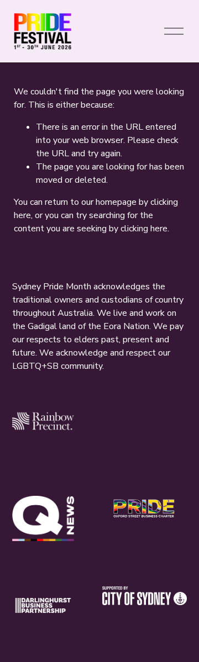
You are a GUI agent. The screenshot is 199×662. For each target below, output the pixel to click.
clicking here (144, 229)
